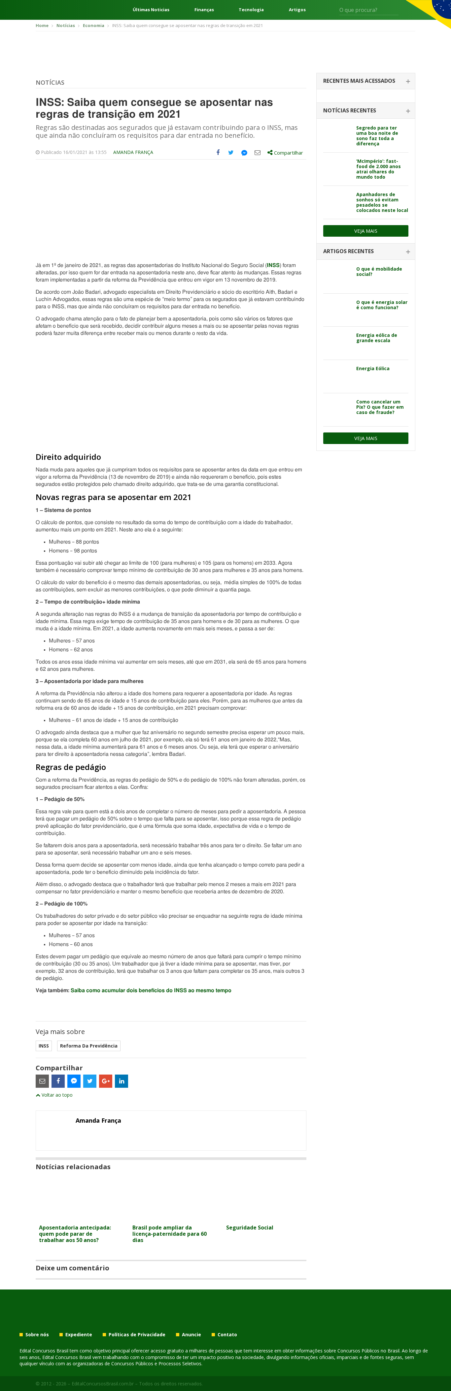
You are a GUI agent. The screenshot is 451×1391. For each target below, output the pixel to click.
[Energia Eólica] (337, 376)
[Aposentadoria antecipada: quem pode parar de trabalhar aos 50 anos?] (77, 1217)
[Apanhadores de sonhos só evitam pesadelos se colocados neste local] (337, 202)
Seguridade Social (249, 1227)
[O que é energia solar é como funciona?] (337, 310)
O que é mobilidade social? (379, 271)
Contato (227, 1334)
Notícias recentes (349, 110)
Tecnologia (251, 10)
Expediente (78, 1334)
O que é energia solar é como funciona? (381, 305)
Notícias (50, 82)
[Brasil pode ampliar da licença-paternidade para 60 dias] (171, 1217)
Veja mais (365, 230)
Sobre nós (37, 1334)
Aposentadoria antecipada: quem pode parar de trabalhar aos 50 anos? (75, 1234)
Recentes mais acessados (359, 80)
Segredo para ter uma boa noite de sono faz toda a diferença (377, 136)
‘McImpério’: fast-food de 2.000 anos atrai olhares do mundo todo (378, 169)
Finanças (204, 10)
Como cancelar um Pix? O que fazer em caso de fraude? (380, 407)
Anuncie (191, 1334)
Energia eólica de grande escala (376, 337)
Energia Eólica (373, 368)
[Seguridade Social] (264, 1217)
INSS (44, 1046)
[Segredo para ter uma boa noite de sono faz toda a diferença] (337, 135)
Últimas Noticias (151, 10)
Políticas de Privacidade (137, 1334)
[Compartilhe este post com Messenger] (244, 152)
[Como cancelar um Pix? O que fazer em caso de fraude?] (337, 409)
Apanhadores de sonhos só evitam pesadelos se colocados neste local (382, 202)
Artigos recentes (348, 251)
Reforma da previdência (89, 1046)
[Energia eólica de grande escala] (337, 343)
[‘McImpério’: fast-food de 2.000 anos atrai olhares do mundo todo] (337, 169)
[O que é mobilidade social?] (337, 276)
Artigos (297, 10)
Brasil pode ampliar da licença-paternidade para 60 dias (169, 1234)
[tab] (366, 81)
